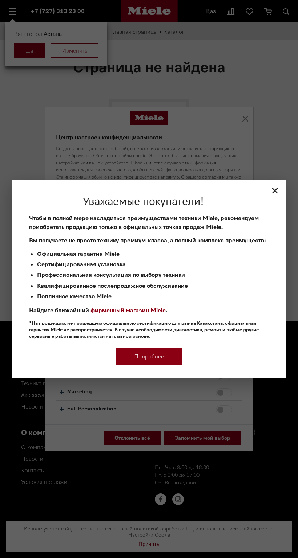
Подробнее (149, 356)
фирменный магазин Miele (128, 310)
